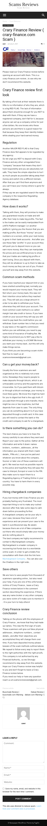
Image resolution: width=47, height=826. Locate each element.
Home (5, 21)
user (4, 44)
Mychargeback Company (14, 558)
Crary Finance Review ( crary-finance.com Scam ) (23, 34)
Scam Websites (15, 21)
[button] (4, 15)
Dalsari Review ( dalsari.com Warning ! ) (34, 693)
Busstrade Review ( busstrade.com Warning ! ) (13, 695)
